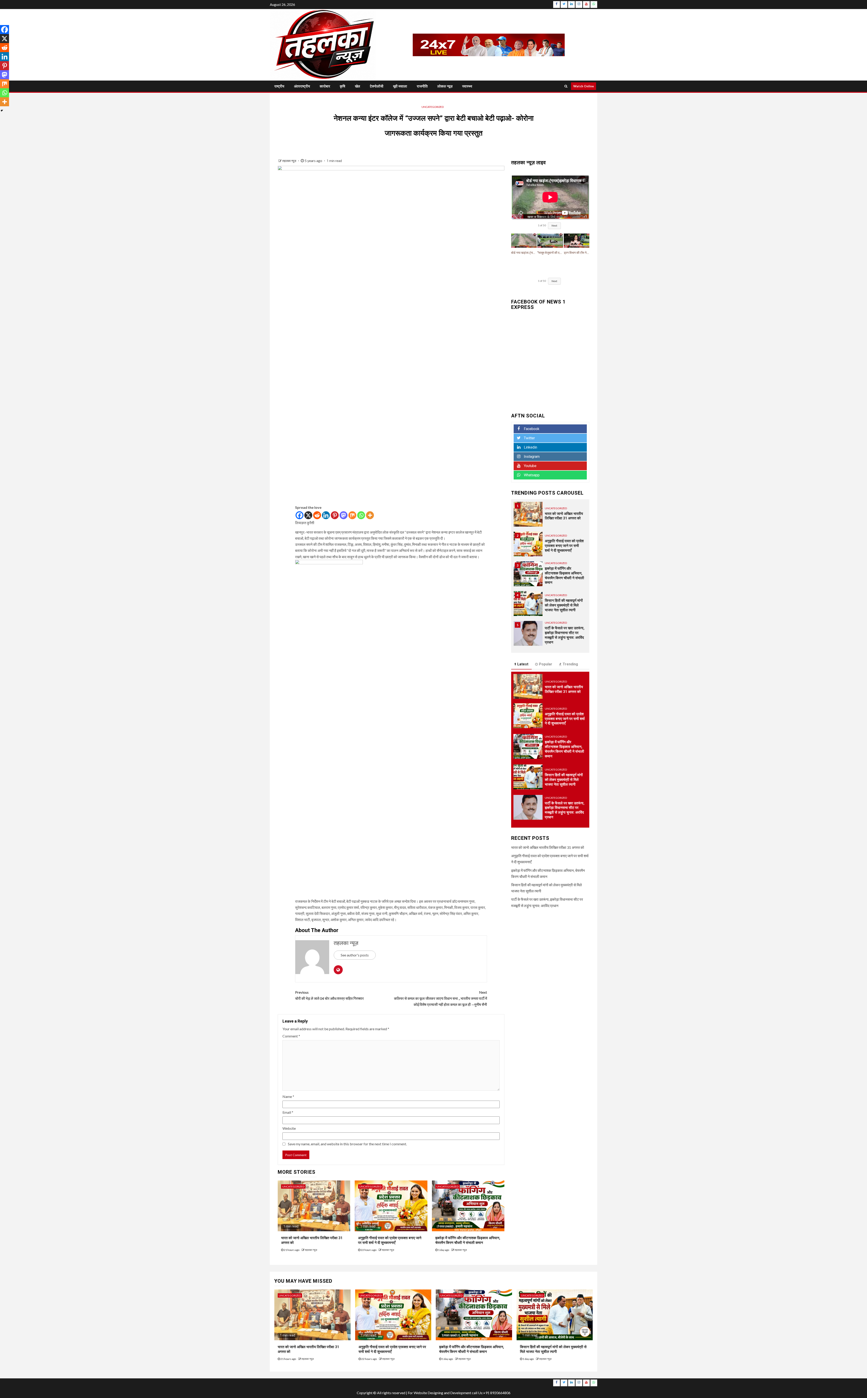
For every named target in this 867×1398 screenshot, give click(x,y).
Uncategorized (433, 107)
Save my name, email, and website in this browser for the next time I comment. (347, 1144)
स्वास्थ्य (467, 86)
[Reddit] (317, 515)
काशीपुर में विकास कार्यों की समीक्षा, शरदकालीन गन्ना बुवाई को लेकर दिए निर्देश (564, 635)
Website (289, 1128)
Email (287, 1112)
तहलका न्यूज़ (289, 161)
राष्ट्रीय (279, 86)
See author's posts (355, 955)
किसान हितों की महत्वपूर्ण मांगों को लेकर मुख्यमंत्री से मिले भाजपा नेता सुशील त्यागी (564, 575)
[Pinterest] (335, 515)
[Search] (566, 86)
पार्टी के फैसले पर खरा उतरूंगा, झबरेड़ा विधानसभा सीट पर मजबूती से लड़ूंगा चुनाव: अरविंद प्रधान (564, 605)
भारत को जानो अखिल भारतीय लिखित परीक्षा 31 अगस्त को (564, 689)
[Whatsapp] (361, 515)
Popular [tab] (545, 664)
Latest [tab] (522, 664)
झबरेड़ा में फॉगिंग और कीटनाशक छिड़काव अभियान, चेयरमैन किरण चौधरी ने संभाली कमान (467, 1240)
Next (554, 225)
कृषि (342, 86)
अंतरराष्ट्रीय (302, 86)
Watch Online (583, 86)
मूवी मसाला (400, 86)
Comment (291, 1036)
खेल (357, 86)
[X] (308, 515)
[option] (550, 516)
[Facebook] (299, 515)
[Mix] (352, 515)
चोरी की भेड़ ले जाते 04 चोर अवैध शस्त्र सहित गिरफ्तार (329, 995)
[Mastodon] (343, 515)
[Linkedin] (326, 515)
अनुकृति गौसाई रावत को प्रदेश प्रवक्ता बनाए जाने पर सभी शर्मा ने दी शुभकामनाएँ (389, 1240)
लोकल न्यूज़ (444, 86)
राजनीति (422, 86)
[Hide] (2, 110)
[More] (370, 515)
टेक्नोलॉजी (376, 86)
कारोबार (325, 86)
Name (288, 1096)
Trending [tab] (570, 664)
